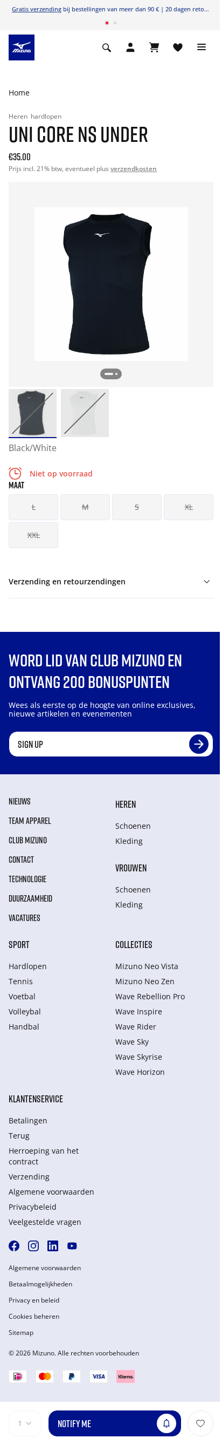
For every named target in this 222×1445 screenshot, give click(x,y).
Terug (19, 1135)
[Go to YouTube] (72, 1245)
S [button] (137, 507)
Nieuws (20, 801)
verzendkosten (133, 168)
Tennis (21, 981)
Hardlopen (28, 966)
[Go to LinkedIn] (52, 1245)
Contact (21, 859)
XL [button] (189, 507)
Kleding (129, 841)
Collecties (133, 944)
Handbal (24, 1026)
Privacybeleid (33, 1207)
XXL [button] (33, 535)
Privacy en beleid (34, 1300)
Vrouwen (131, 868)
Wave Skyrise (138, 1057)
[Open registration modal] (130, 47)
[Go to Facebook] (14, 1245)
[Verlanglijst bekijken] (178, 47)
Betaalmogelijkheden (40, 1284)
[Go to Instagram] (33, 1245)
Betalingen (28, 1120)
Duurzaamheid (30, 898)
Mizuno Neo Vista (146, 966)
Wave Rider (135, 1026)
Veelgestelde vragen (45, 1222)
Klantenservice (36, 1099)
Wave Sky (132, 1042)
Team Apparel (30, 820)
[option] (33, 413)
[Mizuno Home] (21, 46)
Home (19, 92)
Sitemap (21, 1333)
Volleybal (25, 1011)
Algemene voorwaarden (51, 1192)
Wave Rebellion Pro (150, 996)
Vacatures (24, 917)
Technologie (27, 879)
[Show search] (107, 47)
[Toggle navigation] (201, 47)
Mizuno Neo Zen (145, 981)
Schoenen (133, 826)
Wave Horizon (140, 1072)
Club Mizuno (28, 840)
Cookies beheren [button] (34, 1316)
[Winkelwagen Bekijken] (154, 47)
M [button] (85, 507)
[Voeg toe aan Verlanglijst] (200, 1423)
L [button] (34, 507)
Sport (19, 944)
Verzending (29, 1176)
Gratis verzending (36, 9)
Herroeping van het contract (44, 1156)
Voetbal (22, 996)
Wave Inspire (138, 1011)
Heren (125, 804)
